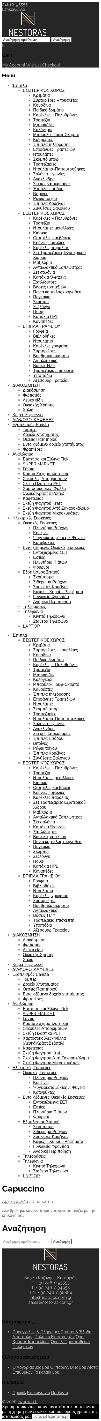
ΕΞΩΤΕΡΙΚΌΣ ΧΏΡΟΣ (44, 213)
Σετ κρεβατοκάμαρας (52, 183)
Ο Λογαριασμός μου (30, 1367)
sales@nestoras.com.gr (50, 1302)
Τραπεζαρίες (44, 164)
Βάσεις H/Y (44, 365)
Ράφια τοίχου (45, 198)
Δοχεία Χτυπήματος (41, 434)
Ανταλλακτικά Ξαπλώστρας (58, 267)
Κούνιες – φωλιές (49, 242)
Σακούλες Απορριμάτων (45, 478)
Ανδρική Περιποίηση (52, 601)
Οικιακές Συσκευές (40, 522)
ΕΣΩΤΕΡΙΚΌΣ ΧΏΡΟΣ (44, 90)
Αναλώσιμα (22, 454)
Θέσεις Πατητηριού (40, 439)
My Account (13, 65)
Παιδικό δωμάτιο (48, 110)
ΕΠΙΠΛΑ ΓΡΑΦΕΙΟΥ (41, 326)
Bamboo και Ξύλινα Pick (45, 459)
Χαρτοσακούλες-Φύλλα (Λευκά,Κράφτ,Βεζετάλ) (44, 491)
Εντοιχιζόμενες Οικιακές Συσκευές (54, 547)
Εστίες (39, 557)
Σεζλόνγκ (41, 306)
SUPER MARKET (39, 464)
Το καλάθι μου (46, 1372)
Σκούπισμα (43, 577)
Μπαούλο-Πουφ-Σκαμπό (56, 134)
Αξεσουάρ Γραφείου (51, 380)
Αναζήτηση (61, 40)
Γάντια (28, 468)
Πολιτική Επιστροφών (54, 1336)
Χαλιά (28, 409)
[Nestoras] (28, 34)
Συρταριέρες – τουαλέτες (55, 100)
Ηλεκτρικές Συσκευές (31, 518)
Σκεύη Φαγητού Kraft (42, 503)
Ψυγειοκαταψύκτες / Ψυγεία (59, 537)
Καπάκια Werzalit (49, 277)
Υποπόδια (42, 375)
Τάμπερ (30, 429)
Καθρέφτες (43, 139)
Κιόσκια (40, 232)
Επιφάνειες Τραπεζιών (54, 149)
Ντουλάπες (43, 154)
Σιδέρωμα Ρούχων (50, 581)
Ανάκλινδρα (44, 178)
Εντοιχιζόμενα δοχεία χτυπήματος (53, 444)
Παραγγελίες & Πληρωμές (36, 1331)
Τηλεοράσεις (34, 606)
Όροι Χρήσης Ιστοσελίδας (48, 1339)
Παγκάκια (42, 296)
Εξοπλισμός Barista (30, 424)
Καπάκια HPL (45, 316)
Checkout (51, 65)
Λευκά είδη (33, 400)
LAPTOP (31, 626)
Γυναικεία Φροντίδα (51, 596)
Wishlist (33, 65)
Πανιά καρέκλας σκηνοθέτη (58, 291)
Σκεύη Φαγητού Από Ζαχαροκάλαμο (56, 508)
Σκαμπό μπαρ (46, 159)
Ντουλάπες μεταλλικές (53, 228)
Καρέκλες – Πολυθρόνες (55, 115)
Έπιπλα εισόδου (48, 188)
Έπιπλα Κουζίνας (49, 203)
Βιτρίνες (40, 193)
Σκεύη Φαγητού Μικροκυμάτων (51, 513)
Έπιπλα (19, 85)
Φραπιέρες (33, 449)
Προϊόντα (59, 1392)
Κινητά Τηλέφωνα (49, 616)
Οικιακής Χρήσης (38, 405)
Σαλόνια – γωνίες (49, 174)
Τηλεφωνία (33, 611)
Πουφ (38, 311)
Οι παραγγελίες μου (68, 1367)
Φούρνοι (41, 567)
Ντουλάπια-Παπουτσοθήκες (59, 169)
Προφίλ (19, 1392)
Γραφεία (40, 331)
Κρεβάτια (41, 95)
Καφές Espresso (27, 414)
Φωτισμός (32, 395)
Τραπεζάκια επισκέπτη (53, 370)
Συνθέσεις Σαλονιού (51, 208)
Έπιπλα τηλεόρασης (51, 144)
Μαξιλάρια (42, 262)
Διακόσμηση (34, 390)
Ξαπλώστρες (45, 282)
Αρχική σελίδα (15, 1201)
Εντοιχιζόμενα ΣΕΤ (50, 552)
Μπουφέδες (44, 124)
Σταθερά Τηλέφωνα (50, 621)
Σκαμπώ (41, 301)
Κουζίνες (41, 532)
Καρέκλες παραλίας (51, 247)
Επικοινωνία (13, 9)
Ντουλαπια (43, 341)
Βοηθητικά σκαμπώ (51, 355)
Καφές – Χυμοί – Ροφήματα (58, 591)
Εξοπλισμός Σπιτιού (41, 572)
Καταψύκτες (44, 542)
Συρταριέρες (44, 350)
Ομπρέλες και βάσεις (52, 237)
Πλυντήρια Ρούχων (50, 527)
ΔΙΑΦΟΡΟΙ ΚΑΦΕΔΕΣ (33, 419)
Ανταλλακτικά (45, 360)
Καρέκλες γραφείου (50, 346)
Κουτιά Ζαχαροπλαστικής (46, 473)
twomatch (28, 1401)
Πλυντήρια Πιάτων (50, 562)
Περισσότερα (58, 1416)
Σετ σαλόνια (44, 272)
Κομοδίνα (42, 105)
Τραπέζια (41, 119)
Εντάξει (39, 1416)
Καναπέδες (43, 321)
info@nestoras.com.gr (50, 1297)
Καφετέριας (33, 498)
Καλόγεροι (42, 129)
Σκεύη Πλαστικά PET (42, 483)
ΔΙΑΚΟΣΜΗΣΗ (26, 385)
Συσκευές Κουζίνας (51, 586)
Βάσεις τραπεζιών (49, 287)
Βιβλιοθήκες (44, 336)
